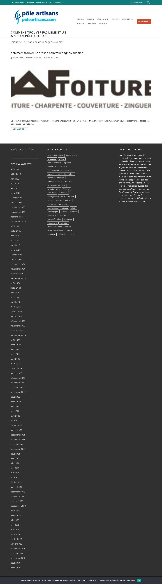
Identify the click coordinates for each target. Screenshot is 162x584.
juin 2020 (15, 520)
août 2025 (15, 226)
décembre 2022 (18, 378)
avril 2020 (15, 529)
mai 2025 (15, 240)
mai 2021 (15, 468)
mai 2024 (15, 297)
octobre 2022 (17, 387)
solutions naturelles (55, 230)
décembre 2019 (18, 548)
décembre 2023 (18, 321)
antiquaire (52, 159)
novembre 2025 (18, 212)
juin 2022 (15, 406)
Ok (139, 580)
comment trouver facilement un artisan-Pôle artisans (38, 34)
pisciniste (73, 212)
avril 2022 (15, 416)
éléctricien (62, 234)
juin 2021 (15, 463)
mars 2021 (15, 477)
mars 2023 (16, 364)
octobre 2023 (17, 330)
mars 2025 (16, 250)
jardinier (59, 200)
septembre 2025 (18, 221)
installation (63, 193)
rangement (52, 223)
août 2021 (15, 454)
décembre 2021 (18, 435)
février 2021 (16, 482)
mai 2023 (15, 354)
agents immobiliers (55, 155)
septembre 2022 (18, 392)
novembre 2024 (18, 269)
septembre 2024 (18, 278)
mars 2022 (16, 420)
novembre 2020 (18, 496)
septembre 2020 (18, 506)
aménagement (71, 155)
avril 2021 (15, 473)
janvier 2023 (16, 373)
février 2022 (16, 425)
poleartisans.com (56, 2)
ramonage (68, 219)
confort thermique (55, 170)
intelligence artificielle (56, 197)
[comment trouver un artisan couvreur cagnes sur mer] (81, 89)
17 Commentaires (52, 58)
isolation (71, 197)
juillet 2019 (16, 567)
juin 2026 (15, 179)
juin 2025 (15, 235)
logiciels (68, 200)
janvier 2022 (16, 430)
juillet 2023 (16, 344)
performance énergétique (58, 208)
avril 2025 (15, 245)
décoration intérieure (56, 178)
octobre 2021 (17, 444)
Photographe (53, 212)
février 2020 (16, 539)
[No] (159, 580)
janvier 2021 (16, 487)
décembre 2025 (18, 207)
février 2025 (16, 254)
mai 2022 (15, 411)
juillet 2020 (16, 515)
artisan (61, 159)
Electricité (68, 181)
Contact (145, 21)
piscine (64, 212)
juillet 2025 (16, 231)
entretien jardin (54, 189)
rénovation (64, 223)
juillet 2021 (16, 458)
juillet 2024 (16, 288)
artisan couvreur (54, 163)
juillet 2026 (16, 174)
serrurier (68, 227)
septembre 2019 (18, 558)
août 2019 (15, 563)
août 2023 (15, 340)
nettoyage (52, 204)
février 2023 (16, 368)
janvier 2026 (16, 202)
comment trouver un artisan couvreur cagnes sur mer (47, 53)
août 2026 (15, 169)
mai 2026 (15, 183)
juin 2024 (15, 292)
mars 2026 (16, 193)
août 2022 (15, 397)
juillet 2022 (16, 401)
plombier (62, 215)
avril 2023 (15, 359)
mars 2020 (16, 534)
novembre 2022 (18, 382)
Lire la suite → (19, 129)
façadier (66, 189)
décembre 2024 (18, 264)
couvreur (68, 170)
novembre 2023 (18, 326)
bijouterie (67, 163)
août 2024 (15, 283)
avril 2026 (15, 188)
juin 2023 (15, 349)
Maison (39, 58)
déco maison (68, 174)
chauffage (63, 166)
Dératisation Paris (55, 181)
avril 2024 (15, 302)
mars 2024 (16, 307)
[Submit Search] (148, 2)
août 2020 (15, 510)
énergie (72, 234)
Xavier (15, 58)
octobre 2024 (17, 273)
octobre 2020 (17, 501)
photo (73, 208)
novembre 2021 (18, 439)
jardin (50, 200)
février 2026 (16, 198)
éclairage (51, 234)
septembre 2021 (18, 449)
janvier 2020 (16, 544)
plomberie (52, 215)
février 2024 (16, 311)
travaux (69, 230)
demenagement (54, 174)
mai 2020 (15, 525)
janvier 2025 (16, 259)
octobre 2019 (17, 553)
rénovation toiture (55, 227)
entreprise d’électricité (56, 185)
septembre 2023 (18, 335)
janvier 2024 (16, 316)
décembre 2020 (18, 492)
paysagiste (63, 204)
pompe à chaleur (54, 219)
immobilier (52, 193)
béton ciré (52, 166)
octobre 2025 (17, 217)
